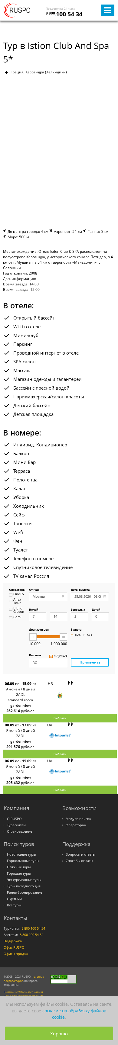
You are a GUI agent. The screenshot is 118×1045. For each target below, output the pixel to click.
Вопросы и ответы (80, 854)
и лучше (60, 656)
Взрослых (78, 610)
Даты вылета (80, 590)
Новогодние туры (21, 854)
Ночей (33, 610)
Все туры (14, 905)
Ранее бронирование (24, 892)
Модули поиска (78, 819)
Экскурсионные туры (24, 880)
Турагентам (16, 825)
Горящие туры (19, 873)
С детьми (14, 899)
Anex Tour (17, 601)
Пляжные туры (19, 867)
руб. (77, 635)
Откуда (34, 590)
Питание (35, 655)
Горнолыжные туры (23, 861)
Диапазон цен (39, 630)
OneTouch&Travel (18, 594)
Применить (90, 662)
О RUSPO (14, 819)
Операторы (16, 590)
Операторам (76, 825)
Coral (17, 617)
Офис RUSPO (14, 947)
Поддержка (13, 941)
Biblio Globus (18, 610)
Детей (96, 610)
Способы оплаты (79, 861)
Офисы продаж (16, 954)
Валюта (76, 630)
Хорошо (59, 1034)
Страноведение (19, 831)
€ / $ (89, 635)
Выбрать (60, 718)
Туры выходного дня (24, 886)
